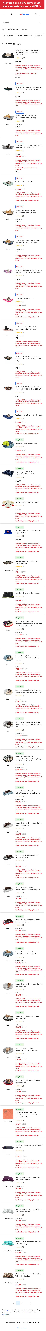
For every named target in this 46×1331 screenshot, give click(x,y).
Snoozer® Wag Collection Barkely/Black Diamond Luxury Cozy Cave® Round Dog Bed (28, 759)
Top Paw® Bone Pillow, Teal (24, 182)
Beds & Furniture (12, 29)
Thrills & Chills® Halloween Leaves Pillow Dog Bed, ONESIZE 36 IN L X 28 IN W (28, 359)
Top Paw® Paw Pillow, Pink (24, 298)
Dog (3, 29)
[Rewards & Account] (11, 14)
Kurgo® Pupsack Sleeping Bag (26, 443)
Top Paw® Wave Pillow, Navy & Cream (28, 415)
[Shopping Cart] (40, 14)
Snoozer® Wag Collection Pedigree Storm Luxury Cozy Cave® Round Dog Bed (28, 724)
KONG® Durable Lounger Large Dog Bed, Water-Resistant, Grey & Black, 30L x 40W (28, 52)
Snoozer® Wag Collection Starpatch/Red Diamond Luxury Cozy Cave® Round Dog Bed (28, 624)
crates (26, 1312)
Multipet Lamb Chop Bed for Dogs (27, 502)
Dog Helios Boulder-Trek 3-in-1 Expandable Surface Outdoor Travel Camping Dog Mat (27, 1115)
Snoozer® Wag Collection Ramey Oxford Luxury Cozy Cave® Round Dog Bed (27, 658)
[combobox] (22, 22)
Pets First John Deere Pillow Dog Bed (27, 593)
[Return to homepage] (24, 14)
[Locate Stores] (35, 14)
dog (6, 1310)
